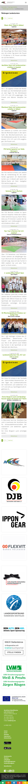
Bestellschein (8, 766)
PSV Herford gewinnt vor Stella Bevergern (14, 150)
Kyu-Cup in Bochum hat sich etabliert (14, 232)
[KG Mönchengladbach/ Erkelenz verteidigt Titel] (14, 327)
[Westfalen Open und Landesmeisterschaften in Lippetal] (14, 79)
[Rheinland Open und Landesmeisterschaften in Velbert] (14, 121)
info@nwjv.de (12, 720)
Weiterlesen (14, 60)
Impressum (7, 736)
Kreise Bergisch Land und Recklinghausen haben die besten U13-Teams (14, 398)
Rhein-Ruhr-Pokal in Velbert (14, 25)
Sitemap (6, 734)
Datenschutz (7, 738)
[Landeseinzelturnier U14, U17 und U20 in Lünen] (14, 369)
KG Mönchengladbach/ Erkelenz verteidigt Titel (14, 314)
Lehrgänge (7, 759)
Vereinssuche (8, 756)
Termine (6, 758)
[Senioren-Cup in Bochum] (14, 203)
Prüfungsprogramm (9, 761)
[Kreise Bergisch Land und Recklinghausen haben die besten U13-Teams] (14, 410)
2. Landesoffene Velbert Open (14, 273)
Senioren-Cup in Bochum (14, 191)
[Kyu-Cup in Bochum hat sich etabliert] (14, 245)
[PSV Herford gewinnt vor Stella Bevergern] (14, 163)
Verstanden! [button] (14, 781)
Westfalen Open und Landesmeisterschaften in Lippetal (14, 66)
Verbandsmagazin (9, 763)
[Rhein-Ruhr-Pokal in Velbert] (14, 37)
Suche (5, 733)
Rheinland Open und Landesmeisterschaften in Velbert (14, 108)
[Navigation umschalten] (26, 2)
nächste (10, 18)
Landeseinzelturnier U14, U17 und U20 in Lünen (14, 356)
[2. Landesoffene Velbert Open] (14, 285)
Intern (6, 731)
